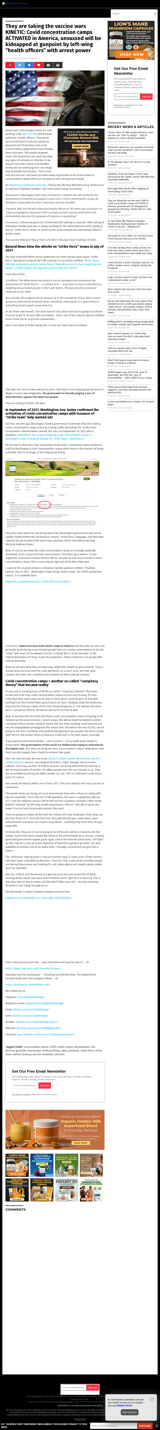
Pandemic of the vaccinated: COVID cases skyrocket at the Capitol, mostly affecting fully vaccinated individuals (131, 177)
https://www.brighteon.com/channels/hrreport (32, 968)
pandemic (73, 1050)
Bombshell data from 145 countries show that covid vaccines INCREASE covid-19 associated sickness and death (130, 150)
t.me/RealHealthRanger (31, 997)
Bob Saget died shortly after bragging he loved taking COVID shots (128, 190)
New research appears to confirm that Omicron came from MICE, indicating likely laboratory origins (129, 336)
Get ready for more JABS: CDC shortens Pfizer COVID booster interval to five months (130, 237)
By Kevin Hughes (125, 168)
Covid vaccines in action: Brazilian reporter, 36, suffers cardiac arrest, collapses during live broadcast (131, 265)
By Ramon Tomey (125, 408)
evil (93, 1046)
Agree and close (129, 1412)
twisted (17, 1054)
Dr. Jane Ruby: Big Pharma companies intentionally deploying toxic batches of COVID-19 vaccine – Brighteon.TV (127, 224)
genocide (21, 1050)
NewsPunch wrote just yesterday (27, 185)
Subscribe (145, 1425)
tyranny (26, 1054)
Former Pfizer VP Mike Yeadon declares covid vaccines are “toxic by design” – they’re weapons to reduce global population (130, 135)
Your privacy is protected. (21, 1094)
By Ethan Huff (124, 141)
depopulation (82, 1046)
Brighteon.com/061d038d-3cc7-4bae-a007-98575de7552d (38, 897)
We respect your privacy (64, 1402)
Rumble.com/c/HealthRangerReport (36, 1021)
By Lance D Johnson (126, 156)
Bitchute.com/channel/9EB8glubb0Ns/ (39, 1028)
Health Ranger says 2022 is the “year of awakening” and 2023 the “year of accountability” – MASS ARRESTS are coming (130, 375)
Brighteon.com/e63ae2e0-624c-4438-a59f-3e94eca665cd (38, 581)
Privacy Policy (80, 1419)
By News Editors (125, 195)
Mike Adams (30, 58)
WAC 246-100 (29, 134)
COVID (53, 1046)
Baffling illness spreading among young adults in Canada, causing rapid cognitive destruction (131, 323)
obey (64, 1050)
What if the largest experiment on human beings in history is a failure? (128, 361)
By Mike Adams (125, 215)
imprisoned (34, 1050)
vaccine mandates (42, 1054)
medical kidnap (51, 1050)
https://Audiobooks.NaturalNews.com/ (27, 984)
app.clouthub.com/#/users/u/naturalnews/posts (45, 1034)
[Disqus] (55, 1253)
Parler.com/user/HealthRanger (32, 1009)
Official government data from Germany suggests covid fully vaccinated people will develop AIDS (129, 390)
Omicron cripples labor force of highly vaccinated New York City (127, 349)
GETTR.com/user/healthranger (30, 1015)
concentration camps (36, 1046)
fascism (9, 1050)
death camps (65, 1046)
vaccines (60, 1054)
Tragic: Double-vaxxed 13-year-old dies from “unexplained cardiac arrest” (130, 278)
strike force (87, 1050)
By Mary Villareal (125, 183)
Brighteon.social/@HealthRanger (44, 1003)
